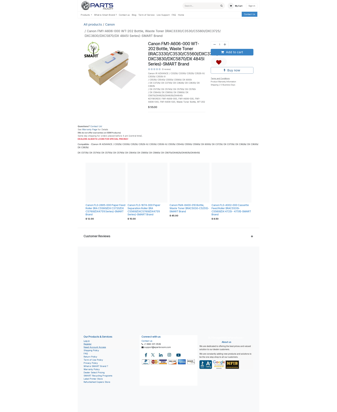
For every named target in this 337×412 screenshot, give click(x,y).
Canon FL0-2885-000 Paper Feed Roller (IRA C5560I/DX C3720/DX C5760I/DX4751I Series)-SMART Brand (105, 209)
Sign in (251, 5)
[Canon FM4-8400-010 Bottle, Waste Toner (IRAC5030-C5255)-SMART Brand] (189, 183)
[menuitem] (86, 15)
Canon (110, 24)
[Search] (221, 6)
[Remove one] (214, 44)
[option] (168, 192)
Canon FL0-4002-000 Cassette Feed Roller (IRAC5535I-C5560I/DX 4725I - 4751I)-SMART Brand (231, 209)
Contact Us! (96, 126)
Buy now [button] (233, 70)
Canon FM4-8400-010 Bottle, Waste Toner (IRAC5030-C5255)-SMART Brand (189, 208)
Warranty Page (89, 129)
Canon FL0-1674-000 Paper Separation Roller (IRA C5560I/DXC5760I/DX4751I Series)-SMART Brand (144, 209)
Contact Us (249, 14)
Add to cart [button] (234, 52)
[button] (219, 62)
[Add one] (225, 44)
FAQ (86, 353)
